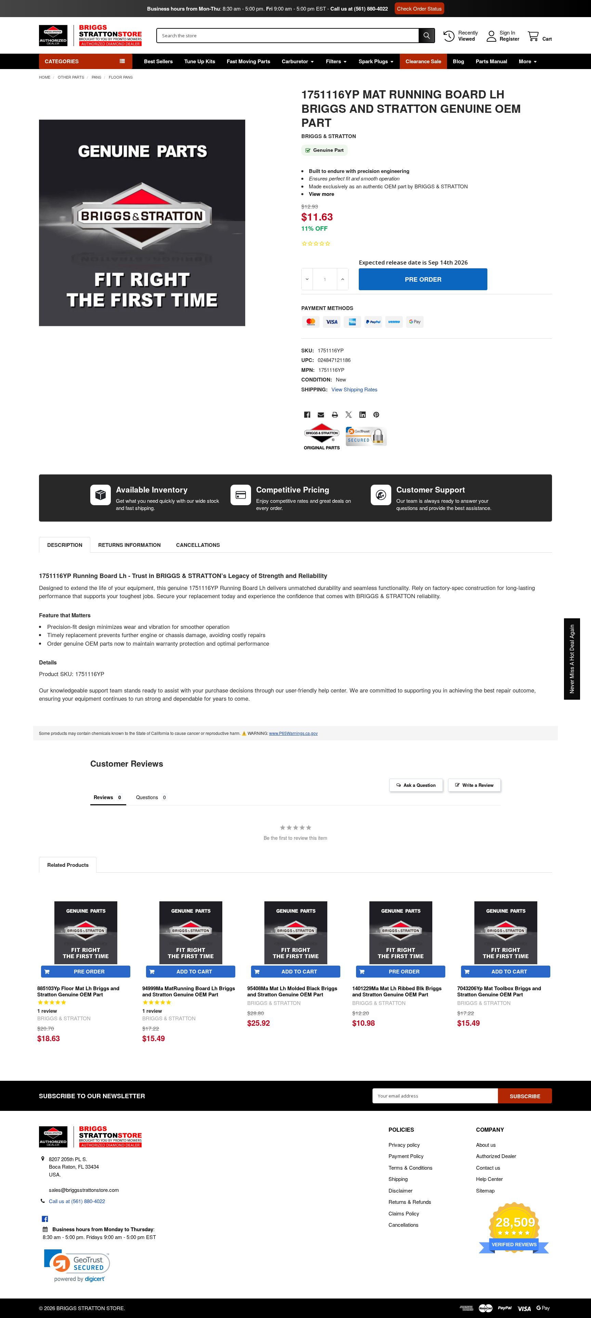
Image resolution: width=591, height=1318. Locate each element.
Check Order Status (419, 8)
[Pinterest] (376, 415)
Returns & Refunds (410, 1201)
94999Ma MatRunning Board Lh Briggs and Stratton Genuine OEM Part (188, 991)
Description (64, 545)
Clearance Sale (423, 61)
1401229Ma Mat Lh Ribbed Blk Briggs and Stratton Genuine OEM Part (397, 991)
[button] (77, 1266)
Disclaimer (400, 1190)
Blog (458, 61)
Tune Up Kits (199, 61)
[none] (142, 223)
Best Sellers (158, 61)
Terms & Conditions (411, 1167)
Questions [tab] (147, 797)
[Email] (321, 415)
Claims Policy (404, 1213)
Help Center (489, 1178)
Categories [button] (62, 61)
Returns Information (129, 545)
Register (509, 39)
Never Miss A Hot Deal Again (572, 659)
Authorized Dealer (496, 1155)
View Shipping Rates (354, 389)
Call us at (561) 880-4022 (359, 8)
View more (321, 194)
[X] (349, 415)
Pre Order (89, 971)
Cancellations (198, 545)
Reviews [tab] (103, 797)
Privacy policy (404, 1144)
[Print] (335, 415)
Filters (333, 61)
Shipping (398, 1178)
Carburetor (295, 61)
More (525, 61)
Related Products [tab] (68, 865)
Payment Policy (406, 1155)
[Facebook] (307, 415)
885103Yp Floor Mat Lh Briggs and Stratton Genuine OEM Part (78, 991)
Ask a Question (420, 785)
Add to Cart (194, 971)
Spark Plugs (373, 61)
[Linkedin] (363, 415)
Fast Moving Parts (248, 61)
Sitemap (485, 1190)
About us (486, 1144)
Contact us (488, 1167)
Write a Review (478, 785)
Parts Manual (491, 61)
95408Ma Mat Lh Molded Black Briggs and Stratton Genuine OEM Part (292, 991)
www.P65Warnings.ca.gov (293, 733)
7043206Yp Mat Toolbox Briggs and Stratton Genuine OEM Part (499, 991)
